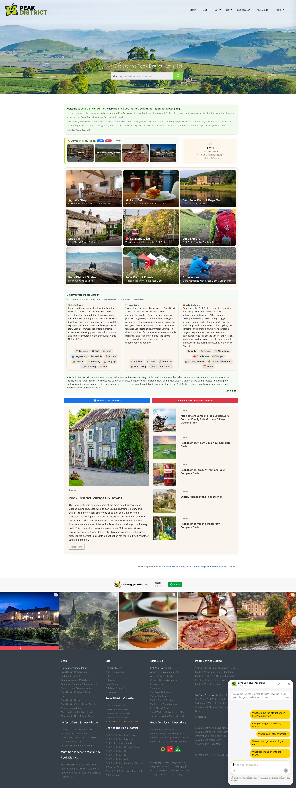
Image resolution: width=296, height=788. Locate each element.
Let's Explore (191, 238)
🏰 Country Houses (194, 361)
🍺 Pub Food (136, 361)
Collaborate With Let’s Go (208, 703)
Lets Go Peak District (219, 755)
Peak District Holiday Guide (75, 671)
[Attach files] (235, 770)
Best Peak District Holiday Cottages (123, 747)
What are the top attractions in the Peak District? (268, 714)
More (278, 9)
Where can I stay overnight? (273, 733)
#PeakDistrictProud (77, 733)
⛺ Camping (109, 361)
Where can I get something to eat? (268, 743)
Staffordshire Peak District (119, 713)
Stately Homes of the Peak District (201, 496)
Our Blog (199, 699)
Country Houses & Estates (163, 679)
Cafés (108, 675)
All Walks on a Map (175, 712)
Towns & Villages (159, 696)
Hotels (64, 696)
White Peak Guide (213, 684)
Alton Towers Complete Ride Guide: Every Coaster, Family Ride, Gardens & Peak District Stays (205, 419)
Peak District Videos (220, 735)
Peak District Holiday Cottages (76, 692)
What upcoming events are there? (266, 753)
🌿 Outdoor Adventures (220, 361)
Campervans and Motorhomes (76, 679)
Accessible (96, 356)
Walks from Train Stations (163, 704)
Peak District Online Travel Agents (78, 704)
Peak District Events (139, 277)
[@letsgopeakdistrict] (118, 584)
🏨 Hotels (107, 351)
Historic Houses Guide (208, 679)
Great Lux (171, 733)
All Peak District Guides (207, 667)
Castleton (92, 768)
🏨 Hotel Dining (138, 366)
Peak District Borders (71, 700)
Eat (216, 9)
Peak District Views (204, 727)
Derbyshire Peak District (118, 709)
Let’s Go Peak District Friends (172, 741)
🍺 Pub (103, 366)
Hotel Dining (112, 684)
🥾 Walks (192, 351)
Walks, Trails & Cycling (161, 700)
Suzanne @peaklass (170, 737)
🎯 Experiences (201, 356)
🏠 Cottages (82, 351)
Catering (110, 679)
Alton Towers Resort (71, 764)
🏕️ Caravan (78, 361)
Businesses (243, 9)
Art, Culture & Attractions (163, 675)
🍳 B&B (95, 351)
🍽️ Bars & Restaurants (160, 366)
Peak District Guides (82, 277)
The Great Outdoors (160, 692)
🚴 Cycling (205, 351)
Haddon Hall (67, 776)
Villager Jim (156, 729)
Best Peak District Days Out (202, 200)
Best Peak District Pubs (117, 755)
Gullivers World (90, 772)
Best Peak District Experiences (121, 734)
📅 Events (208, 366)
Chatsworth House (70, 772)
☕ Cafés (151, 361)
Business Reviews (225, 695)
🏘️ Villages (217, 356)
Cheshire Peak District (117, 705)
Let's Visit (75, 238)
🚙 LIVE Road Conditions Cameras (195, 400)
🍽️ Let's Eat (133, 200)
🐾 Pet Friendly (88, 366)
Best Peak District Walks (118, 759)
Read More (76, 547)
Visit (205, 9)
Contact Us (200, 716)
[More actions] (284, 683)
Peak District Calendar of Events (77, 745)
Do (227, 9)
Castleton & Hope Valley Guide (219, 675)
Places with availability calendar (77, 712)
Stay (192, 9)
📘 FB (100, 141)
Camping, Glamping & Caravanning (79, 684)
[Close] (288, 683)
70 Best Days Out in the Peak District (212, 566)
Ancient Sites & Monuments (164, 671)
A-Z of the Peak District (72, 741)
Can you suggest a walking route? (266, 725)
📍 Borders (110, 356)
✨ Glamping (93, 361)
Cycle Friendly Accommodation (76, 688)
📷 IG (108, 141)
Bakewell (80, 768)
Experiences (191, 277)
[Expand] (279, 683)
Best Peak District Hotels (118, 751)
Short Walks (156, 712)
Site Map (216, 743)
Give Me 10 (222, 727)
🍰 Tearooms (165, 361)
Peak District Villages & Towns (95, 498)
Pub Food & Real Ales (116, 688)
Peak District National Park (95, 117)
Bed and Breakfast (70, 675)
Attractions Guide (213, 671)
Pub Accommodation (71, 708)
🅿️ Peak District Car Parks (107, 400)
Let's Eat (134, 305)
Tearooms (111, 692)
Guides (72, 490)
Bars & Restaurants (115, 671)
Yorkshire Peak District (117, 717)
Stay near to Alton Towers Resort (78, 716)
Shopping (155, 688)
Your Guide (262, 9)
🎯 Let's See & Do (137, 238)
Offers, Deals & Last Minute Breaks (79, 729)
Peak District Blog (175, 566)
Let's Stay (77, 305)
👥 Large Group (79, 356)
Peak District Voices (205, 731)
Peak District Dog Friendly (119, 743)
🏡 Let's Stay (77, 200)
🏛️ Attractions (221, 351)
